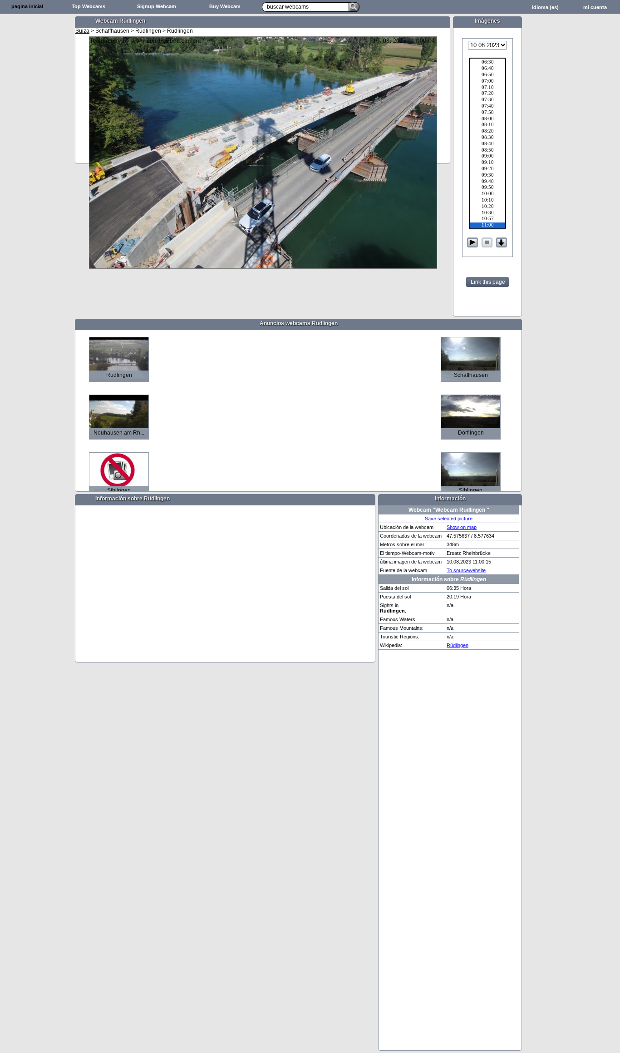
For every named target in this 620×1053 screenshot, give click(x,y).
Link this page (488, 282)
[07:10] (487, 88)
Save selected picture (448, 518)
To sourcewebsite (466, 570)
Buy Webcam (225, 6)
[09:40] (487, 182)
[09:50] (487, 188)
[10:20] (487, 207)
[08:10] (487, 125)
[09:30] (487, 176)
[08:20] (487, 132)
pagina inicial (27, 6)
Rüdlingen (457, 645)
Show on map (462, 527)
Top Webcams (88, 6)
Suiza (82, 31)
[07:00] (487, 82)
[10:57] (487, 219)
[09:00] (487, 156)
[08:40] (487, 144)
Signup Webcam (156, 6)
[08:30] (487, 138)
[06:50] (487, 75)
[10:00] (487, 194)
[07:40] (487, 107)
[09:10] (487, 163)
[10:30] (487, 213)
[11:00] (487, 225)
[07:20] (487, 94)
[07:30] (487, 100)
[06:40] (487, 69)
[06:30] (487, 62)
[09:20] (487, 169)
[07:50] (487, 113)
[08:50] (487, 151)
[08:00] (487, 119)
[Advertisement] (36, 157)
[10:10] (487, 201)
